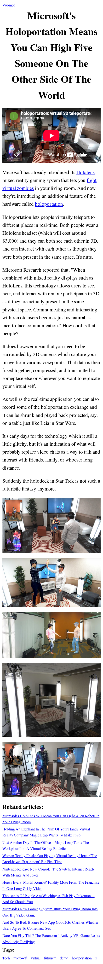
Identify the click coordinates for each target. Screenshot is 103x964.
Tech (6, 957)
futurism (50, 957)
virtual (35, 957)
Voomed (8, 4)
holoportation (49, 203)
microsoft (20, 957)
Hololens (85, 172)
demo (64, 957)
